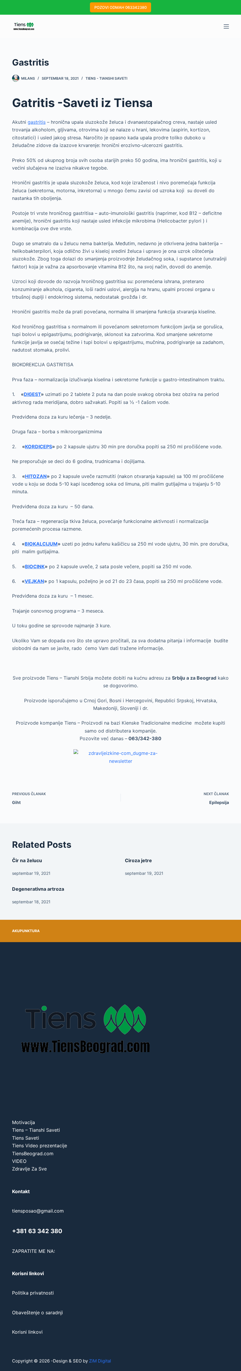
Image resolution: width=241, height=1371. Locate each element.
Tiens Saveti (25, 1138)
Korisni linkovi (27, 1332)
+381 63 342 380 (37, 1231)
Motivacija (23, 1122)
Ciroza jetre (138, 860)
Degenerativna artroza (38, 889)
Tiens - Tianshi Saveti (106, 78)
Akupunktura (26, 931)
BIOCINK (35, 566)
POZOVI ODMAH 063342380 (120, 7)
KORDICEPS (38, 446)
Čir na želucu (27, 860)
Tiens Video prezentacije (39, 1145)
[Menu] (226, 26)
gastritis (37, 122)
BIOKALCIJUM (41, 544)
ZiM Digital (100, 1361)
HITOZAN (36, 476)
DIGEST (32, 394)
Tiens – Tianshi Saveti (36, 1130)
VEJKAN (34, 581)
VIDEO (19, 1161)
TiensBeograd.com (32, 1153)
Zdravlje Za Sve (29, 1169)
